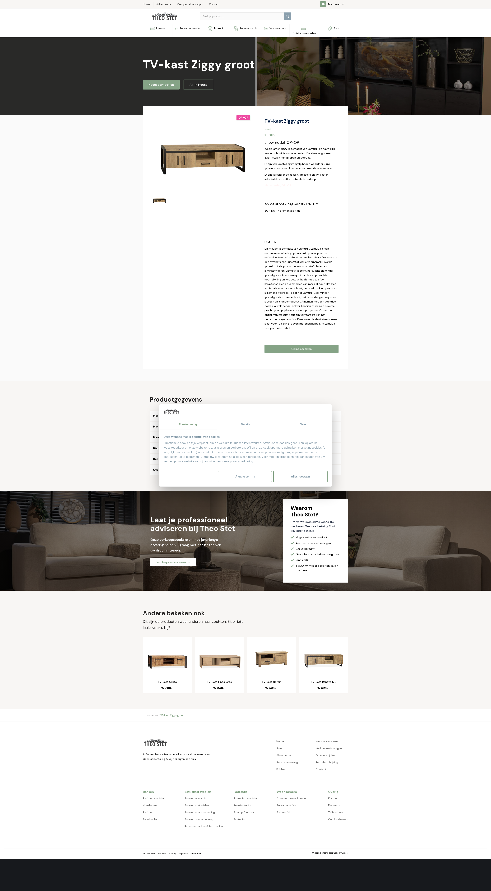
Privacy (172, 853)
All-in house (283, 755)
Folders (281, 769)
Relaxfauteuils (242, 805)
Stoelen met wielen (197, 805)
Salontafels (284, 812)
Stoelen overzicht (196, 798)
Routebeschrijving (327, 762)
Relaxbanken (150, 819)
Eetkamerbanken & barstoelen (204, 826)
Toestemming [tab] (188, 424)
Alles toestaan (300, 476)
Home (150, 715)
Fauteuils (239, 819)
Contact (321, 769)
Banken (147, 812)
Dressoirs (334, 805)
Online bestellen (301, 349)
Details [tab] (245, 424)
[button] (334, 4)
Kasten (332, 798)
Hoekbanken (150, 805)
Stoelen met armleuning (200, 812)
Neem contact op (161, 85)
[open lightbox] (201, 152)
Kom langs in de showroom (173, 562)
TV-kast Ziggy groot (171, 715)
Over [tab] (303, 424)
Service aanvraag (287, 762)
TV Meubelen (336, 812)
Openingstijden (325, 755)
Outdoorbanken (338, 819)
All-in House (198, 85)
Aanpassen (242, 476)
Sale (279, 748)
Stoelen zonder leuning (199, 819)
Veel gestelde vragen (329, 748)
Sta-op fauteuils (244, 812)
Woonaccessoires (327, 741)
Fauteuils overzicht (245, 798)
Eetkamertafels (286, 805)
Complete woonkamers (291, 798)
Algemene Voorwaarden (190, 853)
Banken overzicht (153, 798)
